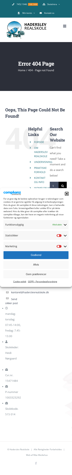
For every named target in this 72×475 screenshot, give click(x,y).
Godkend (36, 254)
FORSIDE (39, 142)
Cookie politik (19, 281)
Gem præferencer (36, 274)
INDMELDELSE (42, 188)
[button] (67, 194)
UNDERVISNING (43, 162)
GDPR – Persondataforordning (42, 281)
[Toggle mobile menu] (65, 26)
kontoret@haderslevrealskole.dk (16, 292)
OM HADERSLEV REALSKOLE (41, 152)
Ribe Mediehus (40, 455)
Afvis (36, 264)
